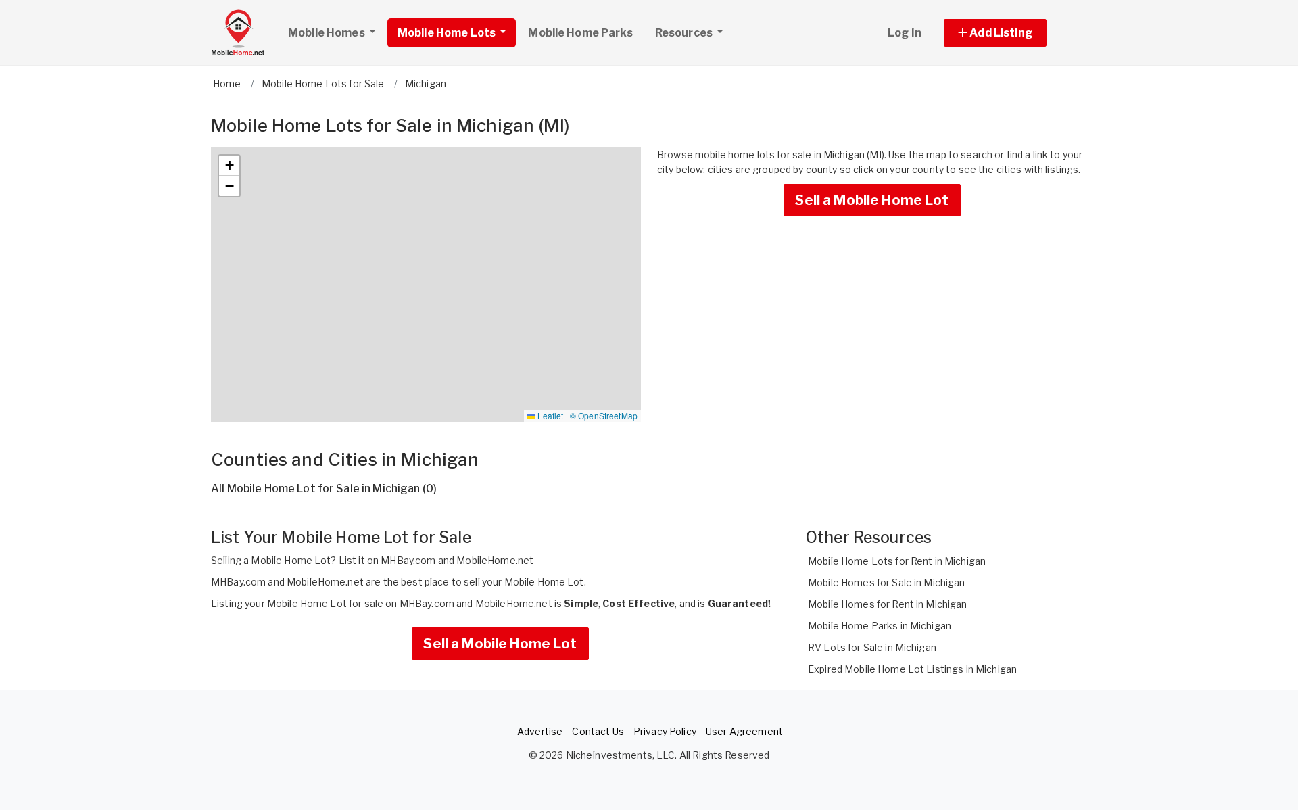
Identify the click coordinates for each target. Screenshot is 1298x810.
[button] (1010, 32)
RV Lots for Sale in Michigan (872, 647)
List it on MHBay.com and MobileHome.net (436, 560)
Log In (904, 32)
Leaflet (549, 415)
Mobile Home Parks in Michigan (879, 626)
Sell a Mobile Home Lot (871, 200)
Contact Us (597, 731)
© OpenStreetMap (604, 415)
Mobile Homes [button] (327, 32)
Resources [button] (685, 32)
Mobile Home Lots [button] (448, 32)
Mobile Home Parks (580, 32)
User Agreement (744, 731)
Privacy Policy (664, 731)
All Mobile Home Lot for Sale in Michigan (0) (324, 488)
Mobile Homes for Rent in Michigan (887, 604)
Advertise (539, 731)
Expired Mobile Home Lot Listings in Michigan (912, 669)
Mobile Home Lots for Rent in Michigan (897, 561)
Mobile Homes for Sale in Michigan (886, 582)
